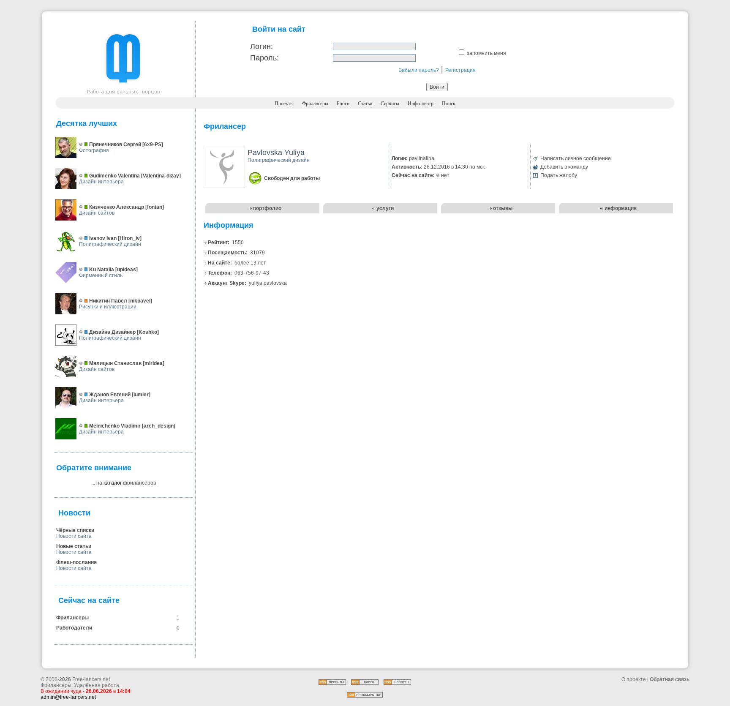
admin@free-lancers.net (68, 697)
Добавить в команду (564, 167)
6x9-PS (152, 144)
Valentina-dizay (161, 176)
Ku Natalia (101, 270)
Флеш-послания (76, 562)
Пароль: (264, 58)
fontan (154, 207)
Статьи (365, 103)
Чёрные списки (75, 530)
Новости (74, 513)
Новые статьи (73, 546)
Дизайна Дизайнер (112, 332)
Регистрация (460, 70)
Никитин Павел (108, 301)
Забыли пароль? (419, 70)
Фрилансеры (315, 103)
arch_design (159, 426)
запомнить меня (486, 53)
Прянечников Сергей (115, 144)
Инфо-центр (420, 103)
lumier (141, 395)
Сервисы (390, 103)
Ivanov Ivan (103, 238)
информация (621, 208)
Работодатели (74, 628)
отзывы (502, 208)
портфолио (267, 208)
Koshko (148, 332)
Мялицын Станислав (115, 363)
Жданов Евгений (110, 395)
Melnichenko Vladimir (115, 426)
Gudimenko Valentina (114, 176)
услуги (385, 208)
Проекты (284, 103)
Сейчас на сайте (89, 600)
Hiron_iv (130, 238)
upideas (126, 270)
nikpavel (140, 301)
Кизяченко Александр (116, 207)
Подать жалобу (558, 175)
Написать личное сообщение (575, 158)
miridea (153, 363)
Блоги (343, 103)
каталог (113, 483)
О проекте (633, 679)
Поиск (448, 103)
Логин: (261, 46)
